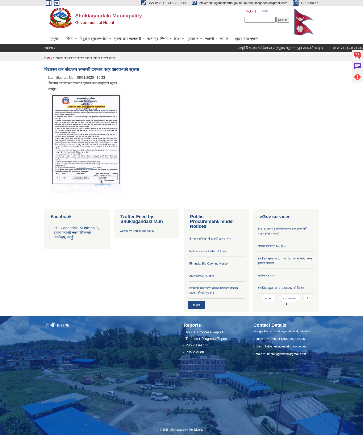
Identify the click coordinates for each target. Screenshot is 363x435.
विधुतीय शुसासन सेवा (94, 39)
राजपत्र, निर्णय (157, 39)
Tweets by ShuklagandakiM (136, 230)
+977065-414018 (275, 339)
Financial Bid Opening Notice (208, 263)
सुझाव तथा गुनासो (246, 39)
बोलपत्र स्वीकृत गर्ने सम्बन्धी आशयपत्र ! (210, 238)
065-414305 (297, 339)
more (196, 304)
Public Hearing (196, 345)
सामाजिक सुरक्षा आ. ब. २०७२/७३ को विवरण (281, 288)
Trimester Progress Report (206, 339)
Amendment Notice (202, 276)
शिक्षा (177, 39)
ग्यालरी (209, 39)
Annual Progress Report (204, 332)
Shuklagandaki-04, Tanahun (292, 331)
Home (48, 57)
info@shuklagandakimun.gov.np (284, 346)
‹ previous (289, 298)
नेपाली (265, 11)
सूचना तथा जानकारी (127, 39)
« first (268, 298)
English (250, 11)
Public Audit (194, 352)
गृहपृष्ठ (54, 39)
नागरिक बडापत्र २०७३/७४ (272, 246)
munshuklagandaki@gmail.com (284, 354)
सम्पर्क (224, 39)
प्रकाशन (193, 39)
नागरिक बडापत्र (266, 275)
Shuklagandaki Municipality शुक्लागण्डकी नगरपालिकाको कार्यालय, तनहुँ (76, 232)
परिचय (68, 39)
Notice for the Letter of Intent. (208, 251)
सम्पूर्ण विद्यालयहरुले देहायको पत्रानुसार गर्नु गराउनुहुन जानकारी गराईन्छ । (270, 48)
